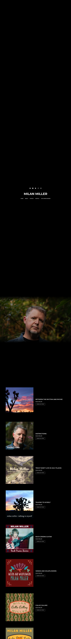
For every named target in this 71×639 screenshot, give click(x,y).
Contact (37, 198)
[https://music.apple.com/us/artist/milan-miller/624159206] (32, 188)
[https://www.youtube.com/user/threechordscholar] (30, 188)
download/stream (40, 610)
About (26, 198)
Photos (31, 198)
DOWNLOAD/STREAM (40, 404)
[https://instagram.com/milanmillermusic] (40, 188)
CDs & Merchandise (45, 198)
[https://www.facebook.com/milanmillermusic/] (38, 188)
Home (22, 198)
